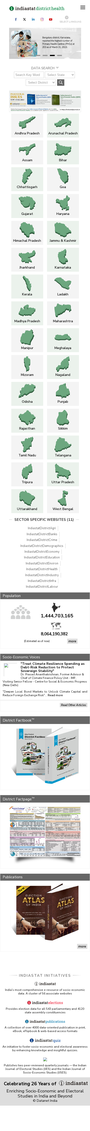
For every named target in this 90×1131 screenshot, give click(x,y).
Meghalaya (62, 348)
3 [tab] (45, 55)
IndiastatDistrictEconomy (42, 552)
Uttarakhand (27, 509)
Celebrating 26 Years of (31, 1083)
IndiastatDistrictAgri (42, 528)
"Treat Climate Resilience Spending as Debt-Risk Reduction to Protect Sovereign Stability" (52, 667)
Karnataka (63, 267)
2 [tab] (38, 55)
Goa (63, 187)
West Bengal (63, 509)
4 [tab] (52, 55)
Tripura (27, 482)
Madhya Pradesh (27, 321)
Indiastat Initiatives (45, 975)
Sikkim (63, 428)
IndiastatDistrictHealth (42, 569)
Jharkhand (27, 267)
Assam (27, 160)
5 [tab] (59, 55)
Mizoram (27, 375)
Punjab (63, 401)
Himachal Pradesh (27, 240)
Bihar (63, 160)
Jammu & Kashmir (63, 240)
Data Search (42, 68)
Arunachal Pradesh (63, 133)
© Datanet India (45, 1100)
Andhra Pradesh (27, 133)
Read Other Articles (73, 705)
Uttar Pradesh (63, 482)
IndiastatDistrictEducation (42, 557)
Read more (55, 695)
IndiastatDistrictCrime (42, 540)
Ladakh (62, 294)
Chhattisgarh (27, 187)
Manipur (27, 348)
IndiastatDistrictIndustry (42, 575)
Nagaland (62, 375)
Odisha (27, 401)
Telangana (63, 455)
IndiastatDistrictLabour (42, 587)
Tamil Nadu (27, 455)
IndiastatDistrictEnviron (42, 563)
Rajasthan (27, 428)
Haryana (62, 214)
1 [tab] (30, 55)
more (72, 641)
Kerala (27, 294)
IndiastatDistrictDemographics (41, 546)
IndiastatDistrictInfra (42, 581)
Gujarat (27, 214)
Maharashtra (63, 321)
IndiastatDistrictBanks (42, 534)
